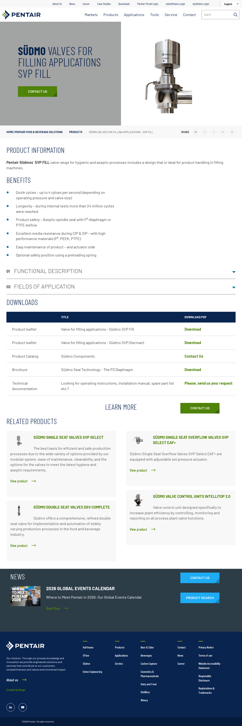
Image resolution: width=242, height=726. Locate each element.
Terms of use (205, 655)
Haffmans (88, 647)
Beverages (146, 655)
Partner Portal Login (147, 3)
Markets (91, 14)
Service (171, 14)
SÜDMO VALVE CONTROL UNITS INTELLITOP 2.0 (191, 496)
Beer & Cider (147, 647)
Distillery (145, 692)
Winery (144, 700)
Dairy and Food (149, 684)
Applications (134, 14)
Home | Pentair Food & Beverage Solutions (34, 132)
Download (193, 329)
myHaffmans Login (175, 3)
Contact (189, 14)
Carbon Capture (149, 663)
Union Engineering (92, 671)
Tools (154, 14)
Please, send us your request (209, 383)
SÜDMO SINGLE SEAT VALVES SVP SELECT (68, 437)
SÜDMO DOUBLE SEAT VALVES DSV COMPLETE (71, 507)
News (72, 3)
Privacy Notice (206, 647)
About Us (57, 3)
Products (110, 14)
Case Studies (104, 3)
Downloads (124, 3)
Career (86, 3)
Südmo (86, 663)
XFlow (86, 655)
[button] (121, 271)
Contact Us (194, 356)
